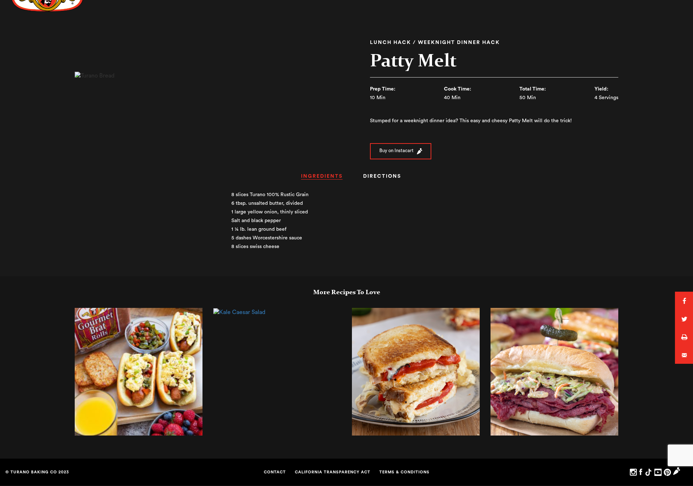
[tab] (321, 178)
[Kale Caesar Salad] (239, 312)
